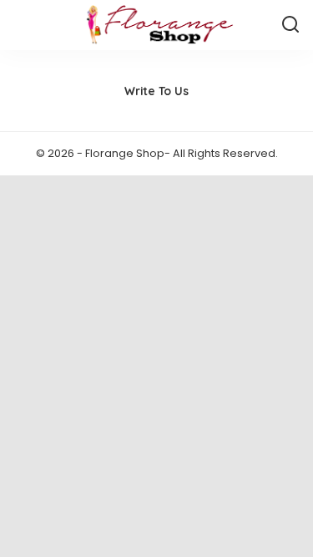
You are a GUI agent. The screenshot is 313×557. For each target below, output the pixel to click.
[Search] (290, 25)
